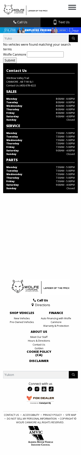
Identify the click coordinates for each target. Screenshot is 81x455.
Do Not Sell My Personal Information (32, 418)
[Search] (73, 38)
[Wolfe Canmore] (25, 9)
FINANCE (56, 313)
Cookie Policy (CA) (39, 353)
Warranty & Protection (56, 325)
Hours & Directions (39, 340)
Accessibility (31, 415)
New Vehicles (22, 318)
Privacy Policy (52, 415)
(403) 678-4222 (27, 85)
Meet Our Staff (39, 337)
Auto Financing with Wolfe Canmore (56, 320)
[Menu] (72, 8)
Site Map (70, 415)
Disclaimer (39, 361)
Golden (39, 348)
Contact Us (39, 344)
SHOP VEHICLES (22, 313)
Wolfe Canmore (14, 54)
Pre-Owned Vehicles (22, 322)
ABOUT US (39, 332)
